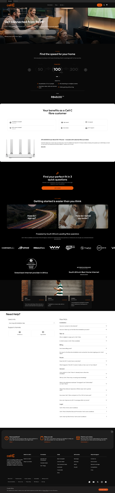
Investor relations (27, 478)
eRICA (75, 464)
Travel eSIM (60, 470)
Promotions (43, 454)
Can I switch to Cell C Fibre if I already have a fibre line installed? (74, 373)
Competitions (94, 467)
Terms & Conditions (11, 481)
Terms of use (20, 481)
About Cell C (10, 478)
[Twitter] (98, 482)
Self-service (77, 454)
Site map (43, 481)
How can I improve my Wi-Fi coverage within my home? (74, 400)
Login (99, 5)
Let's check (57, 188)
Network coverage (95, 464)
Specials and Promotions (43, 459)
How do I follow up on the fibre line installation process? (74, 329)
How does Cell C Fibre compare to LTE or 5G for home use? (75, 395)
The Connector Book (62, 464)
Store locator (84, 442)
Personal (10, 1)
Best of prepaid (60, 459)
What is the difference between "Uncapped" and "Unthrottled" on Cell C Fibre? (76, 383)
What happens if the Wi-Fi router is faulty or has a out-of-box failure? (78, 365)
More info (43, 147)
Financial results (18, 478)
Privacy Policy (28, 481)
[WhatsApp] (90, 482)
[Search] (104, 5)
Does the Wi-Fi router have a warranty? (70, 361)
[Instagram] (102, 482)
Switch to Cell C (27, 454)
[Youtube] (94, 482)
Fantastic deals (44, 463)
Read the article (84, 274)
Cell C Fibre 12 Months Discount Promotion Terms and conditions (77, 411)
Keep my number (28, 461)
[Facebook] (106, 482)
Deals (58, 454)
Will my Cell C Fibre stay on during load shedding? (73, 377)
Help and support (95, 454)
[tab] (83, 326)
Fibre (58, 472)
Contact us (47, 442)
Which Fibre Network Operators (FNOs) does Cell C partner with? (75, 389)
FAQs (10, 442)
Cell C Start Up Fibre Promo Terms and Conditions (73, 416)
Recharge (76, 459)
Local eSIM (59, 467)
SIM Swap (76, 461)
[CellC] (11, 5)
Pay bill (75, 467)
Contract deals (60, 461)
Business (16, 1)
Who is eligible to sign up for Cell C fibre (70, 337)
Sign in (20, 36)
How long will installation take (17, 323)
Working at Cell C (45, 478)
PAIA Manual (36, 481)
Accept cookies (103, 489)
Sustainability (36, 478)
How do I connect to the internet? (68, 326)
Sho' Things (43, 465)
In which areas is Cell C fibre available (70, 341)
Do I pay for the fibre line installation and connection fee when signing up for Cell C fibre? (82, 352)
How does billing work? (66, 348)
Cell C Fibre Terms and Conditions (69, 407)
